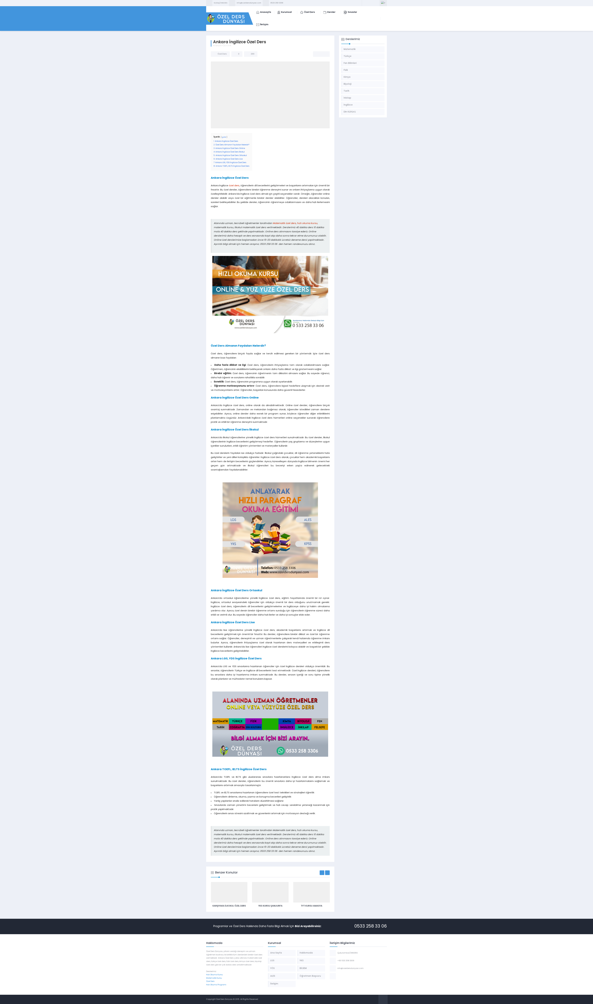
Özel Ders (227, 46)
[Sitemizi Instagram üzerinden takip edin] (373, 3)
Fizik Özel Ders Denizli (311, 906)
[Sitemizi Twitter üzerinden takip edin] (369, 3)
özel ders (234, 186)
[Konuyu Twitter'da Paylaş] (321, 54)
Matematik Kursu (214, 978)
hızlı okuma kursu (307, 223)
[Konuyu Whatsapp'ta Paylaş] (325, 54)
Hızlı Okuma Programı (216, 985)
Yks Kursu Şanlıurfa (229, 906)
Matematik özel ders (284, 223)
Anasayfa (217, 46)
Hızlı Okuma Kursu (214, 975)
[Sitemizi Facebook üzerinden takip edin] (365, 3)
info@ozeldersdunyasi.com (249, 3)
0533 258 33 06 (370, 926)
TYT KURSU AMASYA (270, 906)
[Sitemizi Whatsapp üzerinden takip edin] (377, 3)
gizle (224, 137)
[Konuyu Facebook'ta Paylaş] (317, 54)
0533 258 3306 (276, 3)
